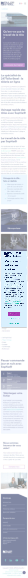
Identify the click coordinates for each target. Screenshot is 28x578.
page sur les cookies (13, 303)
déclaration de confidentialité (12, 301)
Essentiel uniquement (14, 318)
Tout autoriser (14, 314)
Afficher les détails (14, 323)
